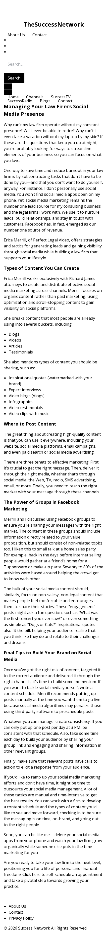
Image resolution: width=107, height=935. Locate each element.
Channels (35, 97)
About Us (16, 35)
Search (14, 78)
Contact (39, 35)
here (36, 874)
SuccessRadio (19, 101)
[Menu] (8, 92)
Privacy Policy (21, 918)
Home (13, 97)
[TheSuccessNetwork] (53, 9)
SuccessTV (61, 97)
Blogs (45, 101)
